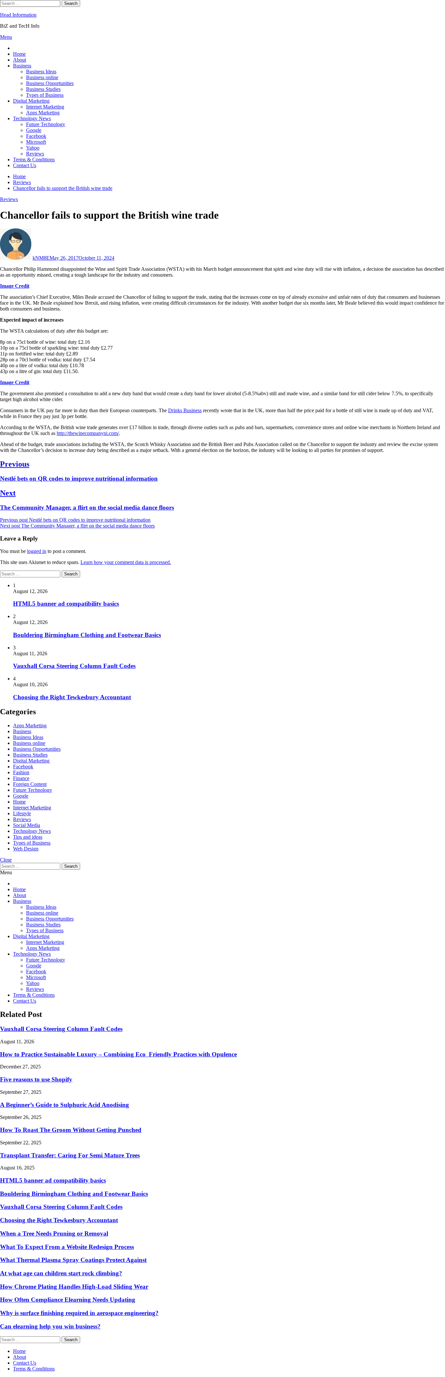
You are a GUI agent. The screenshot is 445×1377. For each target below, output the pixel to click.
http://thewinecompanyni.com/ (88, 433)
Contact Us (24, 165)
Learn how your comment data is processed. (125, 562)
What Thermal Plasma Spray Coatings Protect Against (73, 1259)
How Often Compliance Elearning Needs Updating (67, 1299)
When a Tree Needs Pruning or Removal (54, 1233)
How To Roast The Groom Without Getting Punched (70, 1129)
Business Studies (43, 89)
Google (33, 130)
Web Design (25, 848)
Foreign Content (30, 784)
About (19, 60)
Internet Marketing (45, 106)
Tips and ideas (27, 837)
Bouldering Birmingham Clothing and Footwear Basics (87, 634)
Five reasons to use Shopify (36, 1079)
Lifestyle (22, 813)
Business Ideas (41, 71)
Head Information (18, 15)
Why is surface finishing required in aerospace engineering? (79, 1313)
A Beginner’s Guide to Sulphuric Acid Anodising (64, 1104)
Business (22, 65)
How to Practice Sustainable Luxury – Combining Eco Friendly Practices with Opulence (118, 1054)
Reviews (35, 153)
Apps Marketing (43, 112)
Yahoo (32, 148)
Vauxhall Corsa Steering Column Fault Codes (74, 665)
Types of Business (45, 95)
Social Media (26, 825)
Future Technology (45, 124)
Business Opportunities (50, 83)
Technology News (32, 118)
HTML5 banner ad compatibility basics (66, 603)
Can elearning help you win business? (50, 1326)
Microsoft (36, 142)
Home (19, 54)
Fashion (21, 772)
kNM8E (41, 258)
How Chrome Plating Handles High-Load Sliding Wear (74, 1286)
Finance (21, 778)
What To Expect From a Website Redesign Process (67, 1246)
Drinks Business (185, 410)
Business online (42, 77)
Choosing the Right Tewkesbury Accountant (72, 697)
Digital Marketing (31, 101)
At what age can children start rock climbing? (61, 1273)
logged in (36, 551)
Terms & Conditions (34, 159)
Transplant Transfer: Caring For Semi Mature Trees (70, 1155)
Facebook (36, 136)
